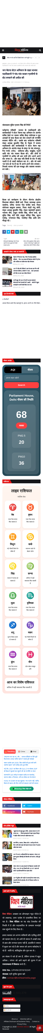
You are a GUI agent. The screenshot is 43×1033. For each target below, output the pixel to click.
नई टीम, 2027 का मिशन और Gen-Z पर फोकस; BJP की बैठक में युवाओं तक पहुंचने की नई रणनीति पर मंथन (20, 770)
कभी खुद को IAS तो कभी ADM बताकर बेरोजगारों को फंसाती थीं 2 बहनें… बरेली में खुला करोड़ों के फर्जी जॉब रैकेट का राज (26, 282)
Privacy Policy (21, 1024)
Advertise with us (26, 1019)
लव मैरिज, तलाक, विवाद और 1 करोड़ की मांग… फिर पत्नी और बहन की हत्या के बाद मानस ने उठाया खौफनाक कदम (26, 845)
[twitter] (31, 806)
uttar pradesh (12, 63)
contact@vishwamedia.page (21, 977)
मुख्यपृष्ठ (4, 63)
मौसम (30, 369)
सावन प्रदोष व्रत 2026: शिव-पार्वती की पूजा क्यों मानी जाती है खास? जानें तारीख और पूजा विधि (20, 764)
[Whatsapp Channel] (31, 818)
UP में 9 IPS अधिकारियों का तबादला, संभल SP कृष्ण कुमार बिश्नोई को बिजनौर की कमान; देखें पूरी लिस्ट (26, 856)
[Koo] (11, 818)
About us (15, 1019)
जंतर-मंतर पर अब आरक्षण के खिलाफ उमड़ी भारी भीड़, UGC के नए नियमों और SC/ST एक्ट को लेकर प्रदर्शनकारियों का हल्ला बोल (26, 868)
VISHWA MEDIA (23, 1027)
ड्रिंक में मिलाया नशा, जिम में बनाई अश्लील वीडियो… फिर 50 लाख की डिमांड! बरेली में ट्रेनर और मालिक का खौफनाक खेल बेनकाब (26, 259)
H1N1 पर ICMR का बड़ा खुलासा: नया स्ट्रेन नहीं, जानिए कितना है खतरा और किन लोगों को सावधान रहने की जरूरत (21, 782)
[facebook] (11, 806)
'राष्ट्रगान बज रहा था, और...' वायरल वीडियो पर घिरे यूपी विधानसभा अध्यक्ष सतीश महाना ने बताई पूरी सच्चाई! (20, 758)
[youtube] (31, 812)
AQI (13, 369)
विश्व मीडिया (7, 82)
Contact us (35, 1021)
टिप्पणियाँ (8, 1010)
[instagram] (11, 812)
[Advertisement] (21, 23)
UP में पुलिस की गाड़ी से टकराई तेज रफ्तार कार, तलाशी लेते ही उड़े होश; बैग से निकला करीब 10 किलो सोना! (26, 880)
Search (21, 385)
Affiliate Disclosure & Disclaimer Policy (17, 1021)
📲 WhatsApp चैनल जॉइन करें (21, 789)
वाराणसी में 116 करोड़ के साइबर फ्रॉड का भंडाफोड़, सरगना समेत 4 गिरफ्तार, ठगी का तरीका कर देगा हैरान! (20, 776)
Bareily (9, 225)
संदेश (7, 1006)
